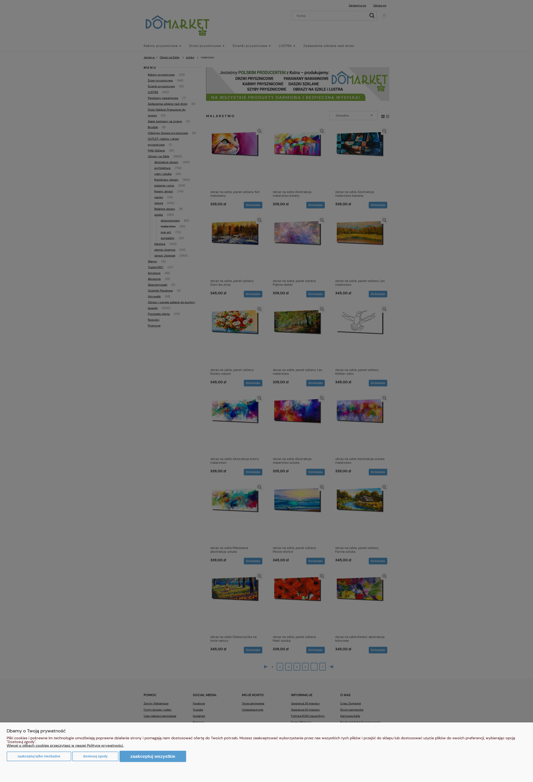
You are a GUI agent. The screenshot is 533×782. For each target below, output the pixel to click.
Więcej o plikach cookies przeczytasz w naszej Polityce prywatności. (65, 745)
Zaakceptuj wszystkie (152, 756)
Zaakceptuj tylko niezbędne (38, 756)
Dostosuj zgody (95, 756)
